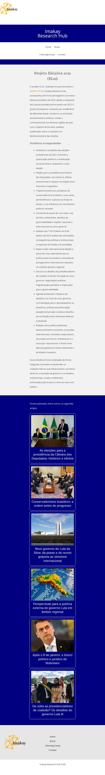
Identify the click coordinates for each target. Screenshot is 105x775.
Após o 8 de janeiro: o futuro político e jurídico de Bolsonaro (52, 635)
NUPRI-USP (35, 91)
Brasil (52, 741)
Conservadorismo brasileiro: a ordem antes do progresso (52, 482)
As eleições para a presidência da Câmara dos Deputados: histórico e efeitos (52, 431)
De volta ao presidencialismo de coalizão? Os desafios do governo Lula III (52, 687)
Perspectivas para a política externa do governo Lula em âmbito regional (52, 584)
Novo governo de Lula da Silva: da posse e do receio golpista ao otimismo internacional (52, 529)
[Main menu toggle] (103, 8)
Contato (52, 750)
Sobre (52, 736)
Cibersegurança (52, 745)
